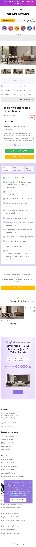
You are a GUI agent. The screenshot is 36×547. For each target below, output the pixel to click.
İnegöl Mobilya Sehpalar (9, 530)
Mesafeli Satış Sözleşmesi (9, 463)
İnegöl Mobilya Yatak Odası (10, 513)
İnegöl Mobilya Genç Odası (10, 533)
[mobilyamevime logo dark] (18, 14)
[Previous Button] (3, 56)
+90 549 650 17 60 (10, 423)
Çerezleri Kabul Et (19, 499)
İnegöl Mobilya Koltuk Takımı (10, 517)
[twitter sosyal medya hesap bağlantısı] (17, 544)
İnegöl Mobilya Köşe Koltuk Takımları (13, 520)
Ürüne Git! (18, 392)
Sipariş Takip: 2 (8, 443)
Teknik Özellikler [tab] (5, 169)
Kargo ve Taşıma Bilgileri (9, 466)
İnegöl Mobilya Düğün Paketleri (11, 504)
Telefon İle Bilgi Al (20, 157)
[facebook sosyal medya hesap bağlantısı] (11, 544)
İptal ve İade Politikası (8, 470)
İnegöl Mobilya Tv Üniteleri (10, 526)
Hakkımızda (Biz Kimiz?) (9, 473)
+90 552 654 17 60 (10, 426)
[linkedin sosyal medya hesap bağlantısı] (20, 544)
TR (21, 9)
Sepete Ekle (20, 145)
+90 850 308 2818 (9, 436)
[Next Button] (32, 56)
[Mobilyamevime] (6, 38)
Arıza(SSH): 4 (7, 450)
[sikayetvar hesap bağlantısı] (24, 544)
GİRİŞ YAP (19, 287)
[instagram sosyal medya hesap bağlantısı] (14, 544)
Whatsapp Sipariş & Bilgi (20, 151)
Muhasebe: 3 (7, 446)
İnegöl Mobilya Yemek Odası (10, 508)
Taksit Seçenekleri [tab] (17, 169)
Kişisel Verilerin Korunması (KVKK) (12, 476)
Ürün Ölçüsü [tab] (28, 169)
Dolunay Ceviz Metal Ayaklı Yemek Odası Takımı (16, 321)
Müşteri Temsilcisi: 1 (9, 439)
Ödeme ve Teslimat (7, 459)
